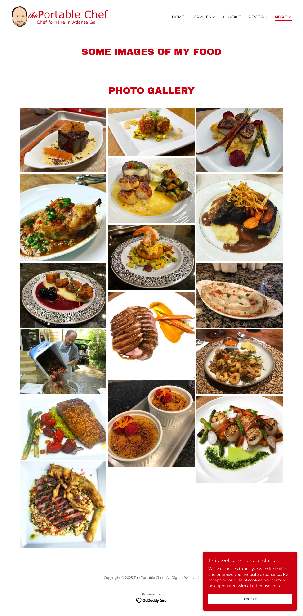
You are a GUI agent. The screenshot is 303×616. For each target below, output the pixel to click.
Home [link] (178, 17)
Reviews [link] (258, 17)
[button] (204, 17)
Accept (250, 599)
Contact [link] (232, 17)
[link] (59, 16)
